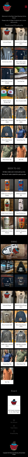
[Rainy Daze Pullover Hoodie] (7, 73)
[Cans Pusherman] (21, 205)
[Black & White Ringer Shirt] (21, 34)
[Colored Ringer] (7, 34)
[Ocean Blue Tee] (21, 132)
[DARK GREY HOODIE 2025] (7, 112)
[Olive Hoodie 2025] (21, 92)
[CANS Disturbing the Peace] (7, 185)
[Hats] (21, 278)
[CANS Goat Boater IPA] (21, 185)
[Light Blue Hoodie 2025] (21, 112)
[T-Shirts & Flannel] (7, 278)
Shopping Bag (14, 433)
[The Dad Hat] (21, 73)
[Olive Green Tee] (7, 151)
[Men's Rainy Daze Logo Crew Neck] (21, 53)
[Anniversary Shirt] (7, 53)
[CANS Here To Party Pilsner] (7, 223)
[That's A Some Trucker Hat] (7, 92)
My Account (14, 422)
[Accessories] (14, 249)
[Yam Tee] (21, 151)
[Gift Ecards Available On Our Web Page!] (14, 402)
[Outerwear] (21, 265)
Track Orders (14, 428)
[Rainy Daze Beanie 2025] (7, 132)
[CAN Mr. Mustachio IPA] (21, 223)
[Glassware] (7, 265)
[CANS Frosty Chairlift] (7, 205)
